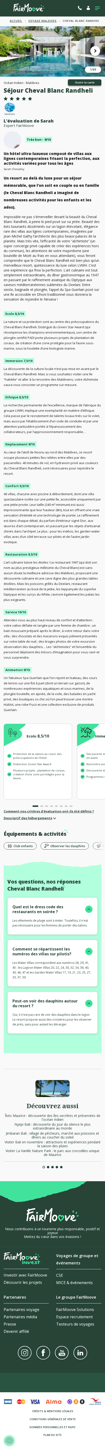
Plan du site (52, 1435)
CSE (59, 1275)
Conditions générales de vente (53, 1419)
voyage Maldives (42, 21)
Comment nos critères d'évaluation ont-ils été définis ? (49, 811)
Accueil (16, 21)
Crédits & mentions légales (52, 1411)
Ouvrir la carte (84, 82)
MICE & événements (74, 1282)
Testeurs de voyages (75, 1324)
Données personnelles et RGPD (52, 1427)
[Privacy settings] (9, 1440)
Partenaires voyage (21, 1309)
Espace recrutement (74, 1316)
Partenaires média (20, 1316)
